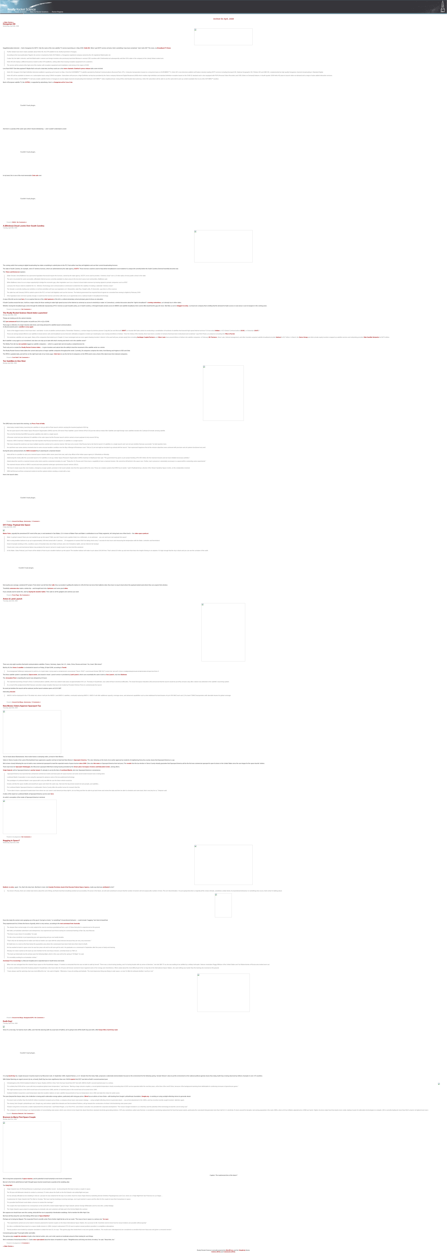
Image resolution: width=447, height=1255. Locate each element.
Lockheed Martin (66, 770)
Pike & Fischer (230, 334)
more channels (69, 68)
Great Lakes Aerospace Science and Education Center (92, 767)
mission (12, 692)
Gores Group (303, 337)
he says (105, 1219)
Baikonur (124, 674)
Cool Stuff (15, 357)
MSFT (124, 330)
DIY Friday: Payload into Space (16, 525)
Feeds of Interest (21, 12)
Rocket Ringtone (57, 12)
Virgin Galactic (8, 770)
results (129, 763)
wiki (53, 585)
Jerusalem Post (11, 678)
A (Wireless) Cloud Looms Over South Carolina (23, 226)
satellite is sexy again (26, 327)
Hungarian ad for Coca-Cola (63, 82)
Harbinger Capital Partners (146, 337)
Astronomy (27, 521)
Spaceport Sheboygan (23, 767)
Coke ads (35, 175)
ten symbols (23, 344)
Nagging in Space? (11, 841)
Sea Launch (110, 674)
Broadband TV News (164, 48)
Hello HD (87, 48)
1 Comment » (36, 521)
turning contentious (154, 302)
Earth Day (12, 1076)
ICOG (242, 330)
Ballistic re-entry (8, 887)
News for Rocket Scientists (39, 12)
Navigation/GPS (29, 1017)
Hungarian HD (9, 24)
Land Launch (74, 674)
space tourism (28, 1178)
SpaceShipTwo (44, 1216)
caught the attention (20, 1236)
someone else (14, 588)
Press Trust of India (38, 423)
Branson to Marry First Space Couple (19, 1117)
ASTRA (27, 82)
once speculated (38, 1239)
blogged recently (182, 306)
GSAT (256, 330)
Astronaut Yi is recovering (11, 961)
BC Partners (213, 337)
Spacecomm (33, 674)
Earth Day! (7, 1021)
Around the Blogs (17, 521)
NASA (14, 222)
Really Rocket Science (27, 7)
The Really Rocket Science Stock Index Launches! (25, 313)
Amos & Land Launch (12, 599)
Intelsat (278, 337)
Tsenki (64, 667)
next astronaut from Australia (70, 923)
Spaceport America (80, 760)
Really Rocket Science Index (31, 347)
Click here (57, 354)
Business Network (17, 1113)
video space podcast (141, 533)
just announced (11, 321)
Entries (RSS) (216, 1252)
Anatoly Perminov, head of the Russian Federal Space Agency (68, 887)
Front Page (15, 595)
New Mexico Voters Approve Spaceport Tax (22, 706)
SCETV (76, 269)
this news (96, 763)
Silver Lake (162, 337)
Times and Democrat (13, 272)
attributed (106, 887)
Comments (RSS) (229, 1252)
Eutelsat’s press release (82, 68)
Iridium (217, 330)
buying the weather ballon (37, 592)
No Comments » (22, 222)
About (10, 12)
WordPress (229, 1250)
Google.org (145, 1096)
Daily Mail (9, 1185)
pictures (51, 588)
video (66, 588)
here (22, 299)
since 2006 (82, 763)
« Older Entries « (8, 22)
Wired (86, 1096)
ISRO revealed (31, 451)
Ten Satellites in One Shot (14, 361)
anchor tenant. (35, 770)
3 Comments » (36, 702)
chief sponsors (49, 299)
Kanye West (103, 1030)
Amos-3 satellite (18, 667)
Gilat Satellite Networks (371, 337)
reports (72, 1079)
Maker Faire (7, 533)
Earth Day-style (112, 1030)
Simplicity (242, 1250)
